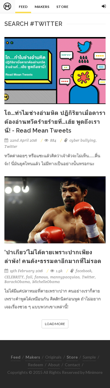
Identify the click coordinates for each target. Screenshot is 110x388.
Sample (89, 356)
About (54, 364)
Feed (23, 6)
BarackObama (17, 281)
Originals (53, 356)
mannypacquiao (64, 277)
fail (29, 277)
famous (41, 277)
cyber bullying (83, 140)
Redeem (35, 364)
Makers (42, 6)
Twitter (10, 146)
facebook (84, 270)
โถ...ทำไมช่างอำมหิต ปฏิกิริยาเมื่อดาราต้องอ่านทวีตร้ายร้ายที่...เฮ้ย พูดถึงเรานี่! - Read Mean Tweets (55, 121)
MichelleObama (46, 281)
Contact (72, 364)
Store (62, 6)
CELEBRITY (14, 277)
